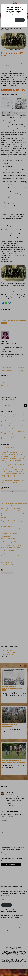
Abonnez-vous (20, 19)
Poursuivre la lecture (14, 24)
